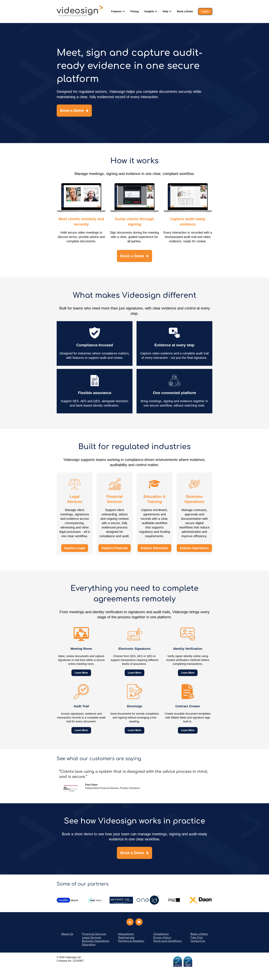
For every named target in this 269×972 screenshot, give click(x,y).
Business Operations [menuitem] (95, 941)
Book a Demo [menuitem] (199, 934)
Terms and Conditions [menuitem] (167, 941)
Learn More (81, 672)
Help (165, 11)
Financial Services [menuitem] (94, 934)
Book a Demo (185, 11)
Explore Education (154, 548)
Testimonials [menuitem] (126, 937)
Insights (149, 11)
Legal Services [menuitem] (91, 937)
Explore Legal (74, 548)
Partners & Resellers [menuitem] (131, 941)
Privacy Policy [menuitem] (162, 937)
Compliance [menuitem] (161, 934)
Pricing (134, 11)
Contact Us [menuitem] (198, 941)
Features (116, 11)
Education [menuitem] (89, 944)
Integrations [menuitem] (126, 934)
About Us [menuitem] (67, 934)
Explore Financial (114, 548)
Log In (205, 11)
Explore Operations (194, 548)
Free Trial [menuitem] (197, 937)
